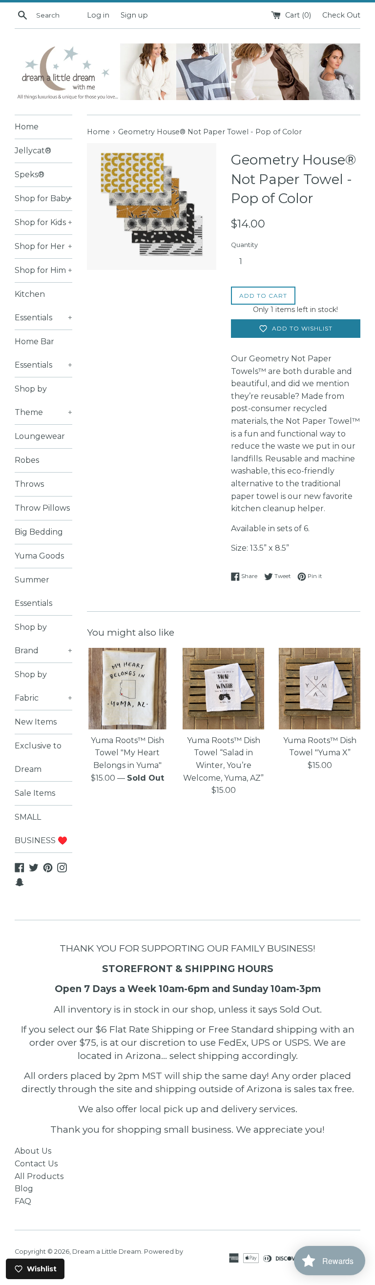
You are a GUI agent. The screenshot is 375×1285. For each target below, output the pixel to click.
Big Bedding (39, 532)
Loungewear (40, 436)
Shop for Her (43, 246)
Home (27, 126)
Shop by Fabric (43, 686)
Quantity (244, 245)
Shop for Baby (43, 198)
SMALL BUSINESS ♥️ (41, 828)
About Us (33, 1151)
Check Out (341, 15)
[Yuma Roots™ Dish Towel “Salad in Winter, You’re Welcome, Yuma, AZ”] (223, 688)
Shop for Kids (43, 222)
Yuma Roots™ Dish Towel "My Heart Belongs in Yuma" (127, 753)
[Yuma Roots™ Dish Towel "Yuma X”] (319, 688)
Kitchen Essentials (43, 306)
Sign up (134, 15)
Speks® (29, 174)
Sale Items (35, 793)
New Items (36, 721)
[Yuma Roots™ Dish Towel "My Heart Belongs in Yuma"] (127, 688)
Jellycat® (33, 150)
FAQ (23, 1201)
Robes (27, 460)
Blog (24, 1188)
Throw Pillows (42, 508)
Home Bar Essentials (43, 353)
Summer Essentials (33, 591)
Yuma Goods (39, 555)
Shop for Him (43, 270)
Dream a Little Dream (106, 1251)
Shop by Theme (43, 400)
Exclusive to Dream (38, 757)
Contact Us (36, 1163)
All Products (39, 1176)
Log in (98, 15)
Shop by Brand (43, 638)
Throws (29, 484)
